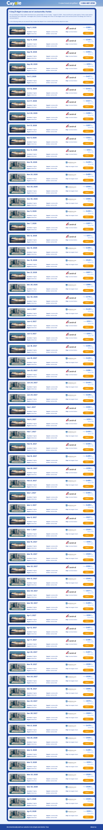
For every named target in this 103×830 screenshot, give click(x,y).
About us (93, 827)
